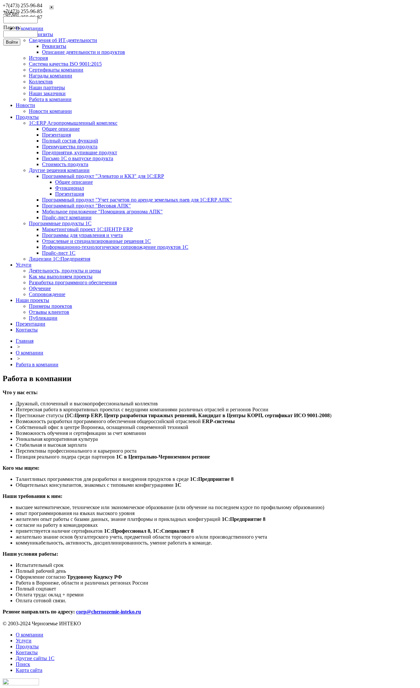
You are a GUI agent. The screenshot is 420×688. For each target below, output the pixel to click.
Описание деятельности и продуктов (83, 52)
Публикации (43, 318)
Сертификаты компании (56, 70)
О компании (29, 352)
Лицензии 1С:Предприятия (59, 259)
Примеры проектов (50, 306)
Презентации (30, 324)
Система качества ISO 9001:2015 (65, 64)
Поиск (23, 664)
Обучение (40, 288)
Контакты (27, 330)
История (38, 58)
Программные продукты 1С (60, 223)
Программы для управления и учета (82, 235)
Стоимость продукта (65, 164)
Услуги (24, 265)
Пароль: (12, 27)
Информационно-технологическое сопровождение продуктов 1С (115, 247)
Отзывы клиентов (49, 312)
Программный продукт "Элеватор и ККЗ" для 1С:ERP (103, 176)
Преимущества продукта (69, 146)
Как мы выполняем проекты (61, 276)
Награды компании (50, 75)
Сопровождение (47, 294)
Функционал (69, 188)
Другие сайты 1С (35, 658)
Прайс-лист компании (67, 217)
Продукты (27, 117)
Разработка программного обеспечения (73, 282)
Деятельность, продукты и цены (65, 270)
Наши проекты (32, 300)
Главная (24, 341)
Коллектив (41, 81)
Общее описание (61, 129)
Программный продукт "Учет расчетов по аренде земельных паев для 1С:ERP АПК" (137, 200)
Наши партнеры (47, 87)
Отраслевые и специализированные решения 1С (96, 241)
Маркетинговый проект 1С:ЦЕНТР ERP (87, 229)
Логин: (11, 13)
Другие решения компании (59, 170)
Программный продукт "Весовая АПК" (86, 205)
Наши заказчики (47, 93)
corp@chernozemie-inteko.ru (108, 611)
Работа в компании (50, 99)
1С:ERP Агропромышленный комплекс (73, 123)
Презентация (56, 135)
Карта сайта (29, 670)
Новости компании (50, 111)
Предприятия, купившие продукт (79, 152)
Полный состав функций (70, 140)
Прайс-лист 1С (58, 253)
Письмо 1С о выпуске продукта (77, 158)
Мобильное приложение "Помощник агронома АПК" (102, 211)
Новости (25, 105)
